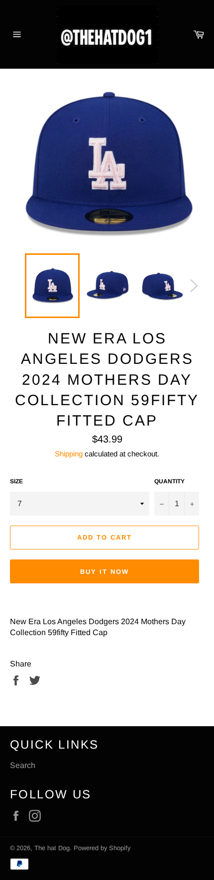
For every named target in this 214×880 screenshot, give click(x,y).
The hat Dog (52, 848)
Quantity (169, 481)
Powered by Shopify (102, 848)
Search (22, 765)
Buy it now (104, 571)
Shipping (69, 453)
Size (16, 481)
